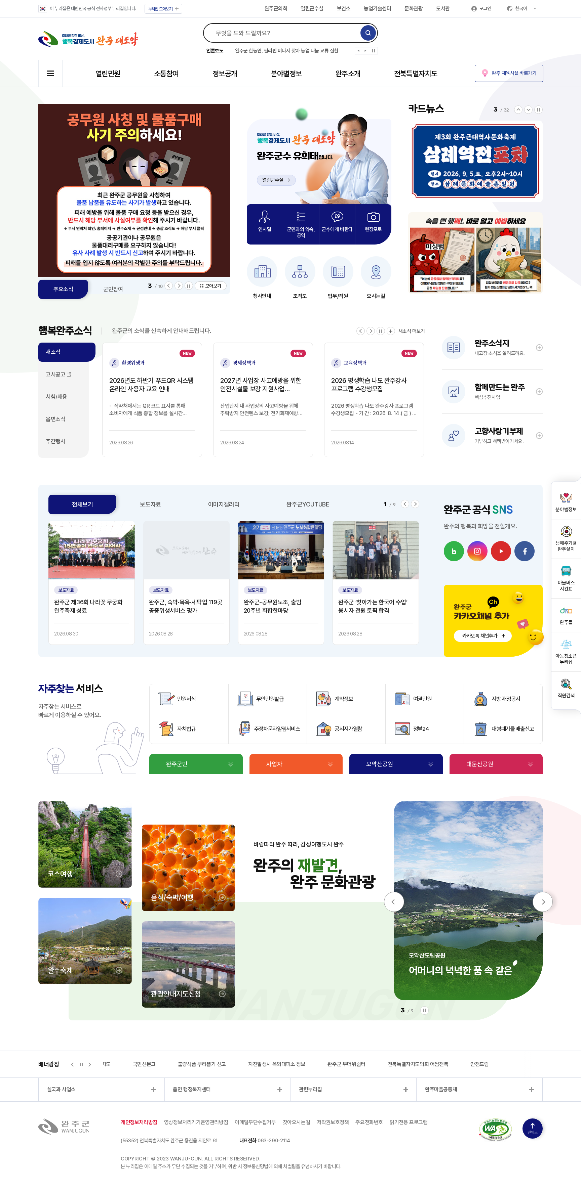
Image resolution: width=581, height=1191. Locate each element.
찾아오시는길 (296, 1122)
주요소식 (63, 289)
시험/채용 (56, 396)
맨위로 (533, 1132)
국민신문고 (122, 1064)
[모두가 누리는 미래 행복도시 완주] (88, 39)
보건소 (344, 8)
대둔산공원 (479, 763)
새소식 (53, 352)
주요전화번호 (369, 1122)
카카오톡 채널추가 (479, 636)
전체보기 (82, 504)
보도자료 (150, 504)
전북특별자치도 (415, 73)
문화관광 (413, 8)
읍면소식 (55, 419)
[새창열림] (186, 550)
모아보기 (160, 8)
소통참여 (166, 73)
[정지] (373, 50)
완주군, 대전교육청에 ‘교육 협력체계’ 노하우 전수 (281, 53)
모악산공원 (379, 763)
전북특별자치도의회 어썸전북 (396, 1064)
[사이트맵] (50, 73)
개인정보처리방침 (139, 1122)
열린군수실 (312, 8)
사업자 (274, 763)
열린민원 (107, 73)
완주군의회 (276, 8)
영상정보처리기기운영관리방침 (196, 1122)
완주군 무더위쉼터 (325, 1064)
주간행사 (55, 441)
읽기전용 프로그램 (408, 1122)
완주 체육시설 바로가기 (514, 73)
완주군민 (177, 763)
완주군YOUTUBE (307, 504)
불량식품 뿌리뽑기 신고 (180, 1064)
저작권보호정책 (333, 1122)
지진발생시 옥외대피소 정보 (255, 1064)
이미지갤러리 (224, 504)
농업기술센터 (377, 8)
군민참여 (113, 289)
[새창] (454, 551)
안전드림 (458, 1064)
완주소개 (348, 73)
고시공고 (55, 374)
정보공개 (224, 73)
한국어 (521, 8)
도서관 (443, 8)
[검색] (368, 33)
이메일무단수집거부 (255, 1122)
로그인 (485, 8)
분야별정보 (286, 73)
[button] (358, 52)
